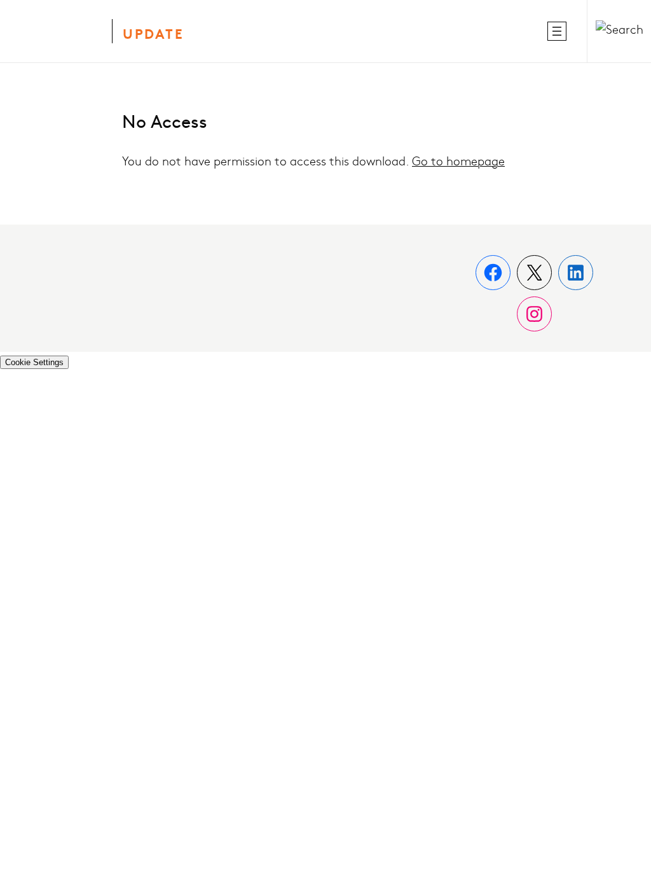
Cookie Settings (34, 362)
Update (153, 35)
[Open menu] (556, 31)
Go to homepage (458, 162)
